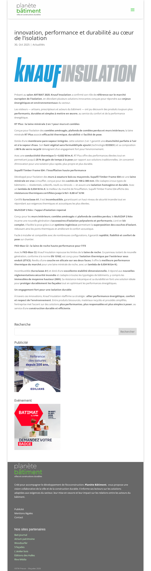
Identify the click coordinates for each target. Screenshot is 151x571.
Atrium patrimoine (24, 539)
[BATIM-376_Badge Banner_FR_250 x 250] (37, 449)
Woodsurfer (20, 543)
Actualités (39, 44)
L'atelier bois (21, 551)
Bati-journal (20, 535)
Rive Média (20, 559)
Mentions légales (23, 513)
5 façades (19, 547)
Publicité (19, 509)
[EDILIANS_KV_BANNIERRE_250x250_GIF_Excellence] (37, 391)
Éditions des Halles (24, 555)
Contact (18, 517)
